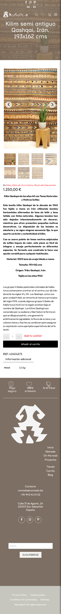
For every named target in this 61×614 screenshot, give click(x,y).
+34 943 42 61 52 (30, 494)
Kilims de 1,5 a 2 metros (22, 185)
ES (34, 7)
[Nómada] (15, 14)
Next (52, 104)
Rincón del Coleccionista (45, 185)
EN (28, 7)
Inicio (50, 447)
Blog (50, 474)
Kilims (8, 185)
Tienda (50, 466)
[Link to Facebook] (26, 2)
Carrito (50, 470)
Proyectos (50, 459)
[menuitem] (28, 7)
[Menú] (56, 14)
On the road (50, 455)
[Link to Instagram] (30, 2)
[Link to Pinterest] (34, 2)
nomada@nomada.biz (30, 490)
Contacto (30, 486)
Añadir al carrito (30, 344)
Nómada (50, 451)
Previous (8, 104)
